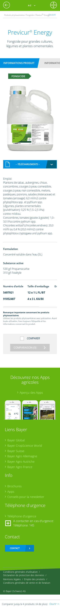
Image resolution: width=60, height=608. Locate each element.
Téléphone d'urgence (21, 516)
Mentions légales (12, 579)
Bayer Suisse (15, 451)
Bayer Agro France (19, 467)
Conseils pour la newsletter (25, 497)
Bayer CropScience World (24, 446)
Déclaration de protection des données (23, 575)
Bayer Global (16, 440)
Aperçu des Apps (31, 393)
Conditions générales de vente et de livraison (26, 582)
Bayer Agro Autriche (20, 461)
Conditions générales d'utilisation (20, 571)
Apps (10, 492)
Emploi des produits (34, 579)
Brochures (14, 486)
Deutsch (52, 14)
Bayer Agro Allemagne (22, 456)
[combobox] (30, 164)
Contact (15, 548)
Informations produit (18, 63)
